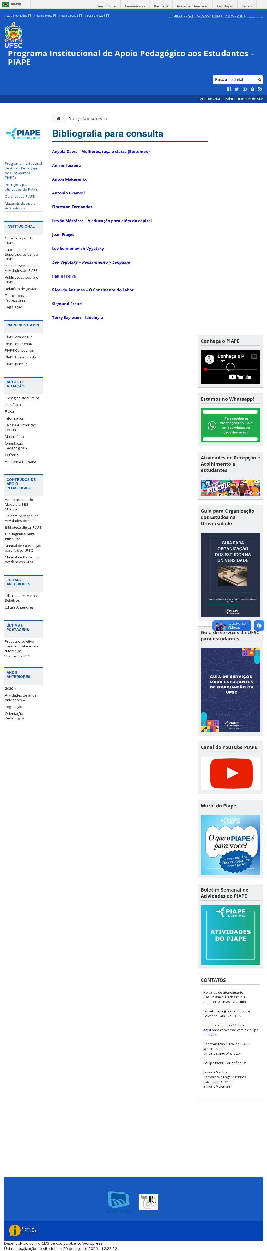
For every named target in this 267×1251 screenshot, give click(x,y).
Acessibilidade (182, 15)
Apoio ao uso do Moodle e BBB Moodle (19, 504)
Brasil (16, 4)
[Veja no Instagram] (253, 89)
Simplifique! (106, 6)
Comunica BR (135, 6)
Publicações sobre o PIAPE (21, 279)
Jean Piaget (63, 234)
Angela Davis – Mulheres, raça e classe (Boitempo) (101, 151)
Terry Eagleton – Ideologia (77, 317)
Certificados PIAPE (20, 196)
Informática (14, 418)
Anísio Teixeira (66, 165)
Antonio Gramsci (68, 193)
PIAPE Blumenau (18, 343)
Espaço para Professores (15, 298)
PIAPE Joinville (16, 364)
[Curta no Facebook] (229, 89)
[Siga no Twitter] (237, 89)
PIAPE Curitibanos (19, 350)
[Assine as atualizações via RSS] (260, 89)
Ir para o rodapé (96, 15)
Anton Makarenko (69, 179)
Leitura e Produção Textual (20, 427)
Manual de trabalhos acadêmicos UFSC (22, 559)
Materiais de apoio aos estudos (20, 205)
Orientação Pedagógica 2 (16, 445)
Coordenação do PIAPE (19, 240)
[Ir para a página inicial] (57, 119)
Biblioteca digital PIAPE (23, 527)
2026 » (10, 688)
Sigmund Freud (67, 303)
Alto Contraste (209, 15)
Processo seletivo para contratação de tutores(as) (21, 646)
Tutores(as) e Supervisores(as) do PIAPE (21, 254)
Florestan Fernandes (72, 206)
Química (12, 454)
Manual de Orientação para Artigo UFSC (23, 548)
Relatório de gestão (21, 288)
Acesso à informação (192, 6)
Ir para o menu (44, 15)
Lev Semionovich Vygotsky (78, 248)
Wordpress (92, 1243)
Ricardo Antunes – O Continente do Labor (93, 289)
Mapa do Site (235, 15)
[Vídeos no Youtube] (245, 89)
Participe (161, 6)
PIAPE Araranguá (19, 336)
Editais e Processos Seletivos (21, 598)
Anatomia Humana (20, 461)
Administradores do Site (244, 99)
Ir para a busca (70, 15)
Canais (247, 6)
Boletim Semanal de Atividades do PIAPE (22, 268)
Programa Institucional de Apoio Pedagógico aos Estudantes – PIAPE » (23, 170)
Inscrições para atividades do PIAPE (21, 187)
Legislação (225, 6)
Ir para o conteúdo (17, 15)
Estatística (13, 404)
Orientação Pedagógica (14, 716)
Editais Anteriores (19, 607)
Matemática (14, 436)
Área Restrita (210, 99)
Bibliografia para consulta (20, 536)
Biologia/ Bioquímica (22, 398)
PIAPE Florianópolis (21, 357)
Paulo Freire (64, 276)
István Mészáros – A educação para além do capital (102, 220)
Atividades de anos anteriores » (21, 697)
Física (9, 411)
